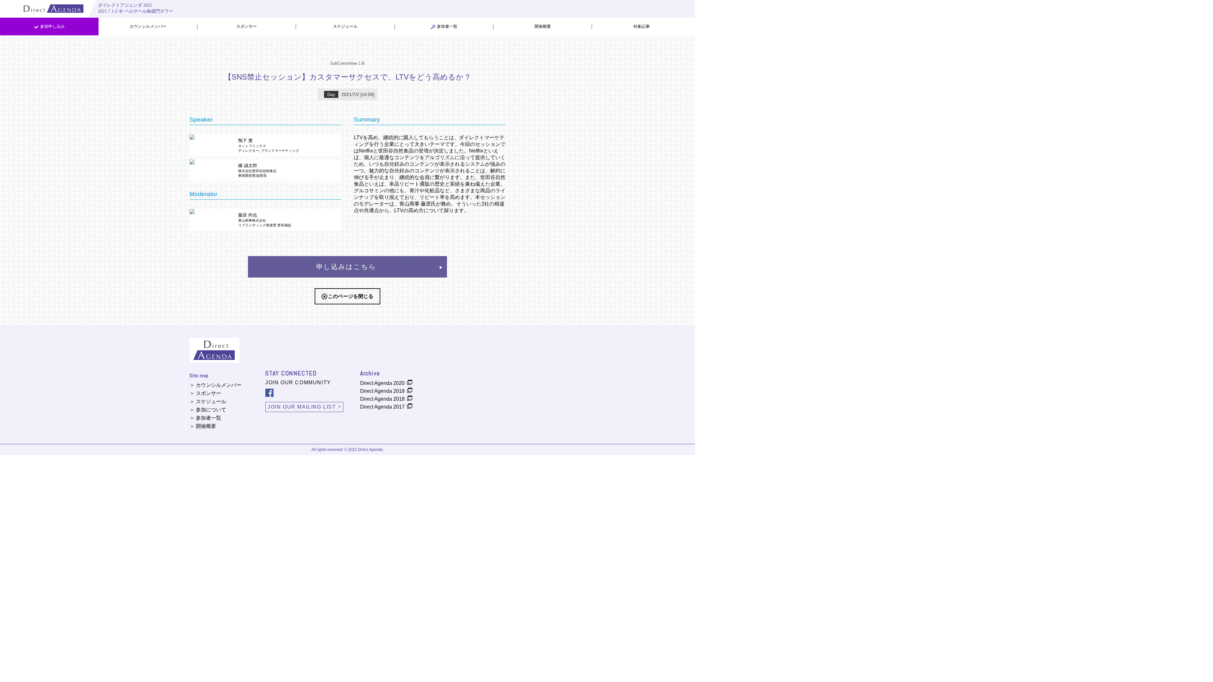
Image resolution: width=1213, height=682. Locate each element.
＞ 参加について (208, 409)
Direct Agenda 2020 (382, 383)
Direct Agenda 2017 (382, 407)
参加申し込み (52, 26)
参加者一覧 (447, 26)
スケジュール (345, 26)
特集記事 (641, 26)
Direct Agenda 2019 (382, 391)
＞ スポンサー (205, 393)
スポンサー (246, 26)
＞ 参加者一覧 (205, 418)
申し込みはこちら (346, 267)
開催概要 (542, 26)
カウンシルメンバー (148, 26)
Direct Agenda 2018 (382, 399)
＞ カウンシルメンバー (215, 385)
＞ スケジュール (208, 401)
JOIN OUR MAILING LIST (302, 407)
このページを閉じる (350, 296)
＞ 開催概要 (203, 426)
